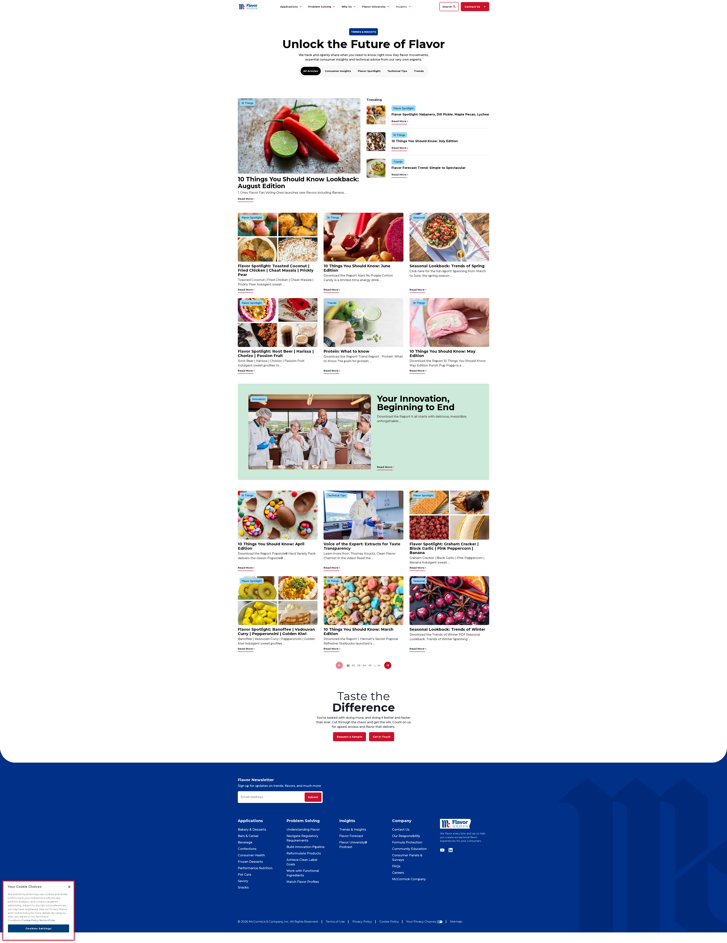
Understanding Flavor (303, 829)
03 (358, 665)
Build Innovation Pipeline (305, 847)
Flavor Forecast (351, 836)
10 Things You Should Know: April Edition (271, 546)
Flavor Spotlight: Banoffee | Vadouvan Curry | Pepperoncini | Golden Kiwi (276, 631)
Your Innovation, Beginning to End (416, 402)
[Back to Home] (249, 6)
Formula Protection (407, 842)
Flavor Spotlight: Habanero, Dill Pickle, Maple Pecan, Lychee (440, 114)
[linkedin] (449, 850)
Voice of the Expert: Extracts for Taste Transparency (362, 546)
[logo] (464, 824)
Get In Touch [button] (381, 736)
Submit (313, 797)
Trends (419, 70)
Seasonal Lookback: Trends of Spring (447, 266)
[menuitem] (300, 6)
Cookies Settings (39, 928)
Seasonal (419, 217)
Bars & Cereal (248, 836)
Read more (246, 198)
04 (364, 665)
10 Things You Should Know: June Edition (357, 268)
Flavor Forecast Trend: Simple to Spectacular (429, 168)
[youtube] (443, 850)
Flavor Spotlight (369, 70)
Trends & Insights (352, 829)
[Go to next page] (388, 665)
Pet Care (244, 874)
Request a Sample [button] (349, 736)
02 (353, 665)
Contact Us (401, 829)
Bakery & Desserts (252, 829)
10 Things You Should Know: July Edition (425, 141)
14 (379, 665)
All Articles (310, 70)
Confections (247, 849)
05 (369, 665)
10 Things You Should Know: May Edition (442, 353)
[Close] (69, 887)
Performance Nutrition (255, 868)
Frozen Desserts (250, 862)
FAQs (396, 866)
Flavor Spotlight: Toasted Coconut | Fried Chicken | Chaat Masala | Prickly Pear (276, 270)
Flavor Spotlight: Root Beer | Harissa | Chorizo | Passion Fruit (276, 353)
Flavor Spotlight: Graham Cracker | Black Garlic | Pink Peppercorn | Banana (444, 548)
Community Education (409, 849)
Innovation (258, 399)
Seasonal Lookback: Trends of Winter (447, 629)
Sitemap (456, 921)
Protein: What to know (346, 351)
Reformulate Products (303, 853)
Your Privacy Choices (421, 921)
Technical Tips (397, 70)
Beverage (245, 842)
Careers (398, 872)
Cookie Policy (389, 921)
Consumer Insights (338, 70)
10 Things (247, 102)
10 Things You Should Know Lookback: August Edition (298, 182)
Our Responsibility (406, 836)
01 (348, 665)
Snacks (243, 887)
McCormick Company (409, 879)
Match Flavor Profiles (302, 882)
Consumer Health (251, 855)
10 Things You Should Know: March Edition (358, 631)
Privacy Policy (362, 921)
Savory (243, 881)
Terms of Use (335, 921)
